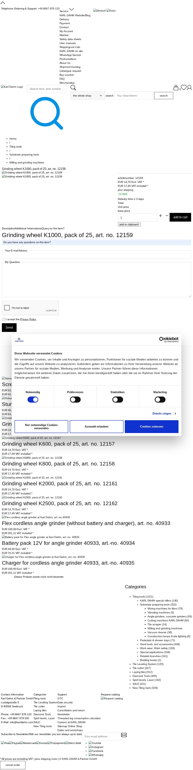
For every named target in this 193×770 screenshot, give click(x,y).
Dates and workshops (70, 730)
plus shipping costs (46, 758)
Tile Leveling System (45, 702)
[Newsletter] (124, 736)
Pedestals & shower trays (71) (157, 640)
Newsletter (63, 714)
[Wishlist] (183, 89)
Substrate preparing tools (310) (158, 604)
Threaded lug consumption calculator (79, 718)
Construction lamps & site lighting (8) (169, 636)
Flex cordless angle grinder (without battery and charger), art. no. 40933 (86, 523)
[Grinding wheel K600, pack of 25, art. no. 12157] (31, 438)
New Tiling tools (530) (145, 687)
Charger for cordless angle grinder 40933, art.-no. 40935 (68, 563)
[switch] (75, 400)
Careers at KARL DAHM (71, 722)
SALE (37, 722)
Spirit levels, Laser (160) (146, 679)
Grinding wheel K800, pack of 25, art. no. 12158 (58, 464)
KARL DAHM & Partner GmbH (79, 758)
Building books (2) (150, 660)
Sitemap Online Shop (69, 726)
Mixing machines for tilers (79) (165, 608)
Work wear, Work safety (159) (157, 648)
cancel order (12, 764)
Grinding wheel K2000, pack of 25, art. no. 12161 (60, 483)
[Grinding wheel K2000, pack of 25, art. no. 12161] (32, 478)
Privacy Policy (28, 319)
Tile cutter (39, 706)
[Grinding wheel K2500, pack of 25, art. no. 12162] (32, 497)
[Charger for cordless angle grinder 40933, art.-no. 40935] (43, 557)
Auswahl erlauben (96, 426)
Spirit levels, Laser (44, 718)
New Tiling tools (43, 726)
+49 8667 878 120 (49, 8)
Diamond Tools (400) (144, 675)
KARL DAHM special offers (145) (159, 600)
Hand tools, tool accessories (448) (160, 644)
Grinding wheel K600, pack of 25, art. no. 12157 (58, 444)
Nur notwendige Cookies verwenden (41, 426)
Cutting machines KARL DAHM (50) (168, 620)
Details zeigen (161, 413)
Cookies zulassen (151, 426)
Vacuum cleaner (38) (160, 632)
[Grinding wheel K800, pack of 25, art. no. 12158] (32, 458)
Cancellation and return (71, 710)
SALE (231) (139, 683)
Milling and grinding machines (165, 628)
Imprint (61, 706)
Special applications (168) (155, 652)
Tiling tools (40, 698)
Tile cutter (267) (141, 667)
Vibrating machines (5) (161, 612)
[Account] (189, 89)
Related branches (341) (154, 656)
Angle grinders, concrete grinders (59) (170, 616)
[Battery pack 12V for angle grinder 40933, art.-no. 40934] (40, 537)
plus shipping (125, 189)
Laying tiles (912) (142, 671)
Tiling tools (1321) (142, 596)
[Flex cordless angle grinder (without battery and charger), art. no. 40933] (36, 517)
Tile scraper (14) (157, 624)
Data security (65, 702)
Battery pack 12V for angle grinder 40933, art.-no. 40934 (68, 543)
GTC (60, 698)
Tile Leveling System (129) (147, 664)
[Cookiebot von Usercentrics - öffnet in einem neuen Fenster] (162, 339)
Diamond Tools (42, 714)
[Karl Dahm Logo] (12, 87)
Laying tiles (40, 710)
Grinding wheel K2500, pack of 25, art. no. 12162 (60, 503)
